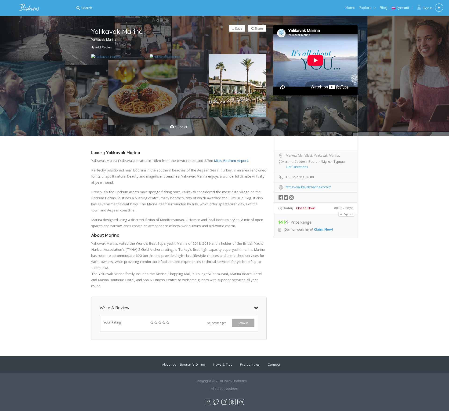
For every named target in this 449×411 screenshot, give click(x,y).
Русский (402, 7)
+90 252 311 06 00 (300, 177)
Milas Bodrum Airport (231, 160)
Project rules (250, 364)
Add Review (103, 47)
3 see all (181, 127)
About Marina (105, 235)
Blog (383, 7)
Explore (365, 7)
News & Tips (222, 364)
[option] (120, 56)
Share (258, 28)
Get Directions (297, 167)
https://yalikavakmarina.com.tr (308, 187)
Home (350, 7)
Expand (348, 214)
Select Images (217, 323)
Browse (243, 323)
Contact (274, 364)
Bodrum (232, 388)
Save (238, 28)
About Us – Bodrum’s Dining (183, 364)
